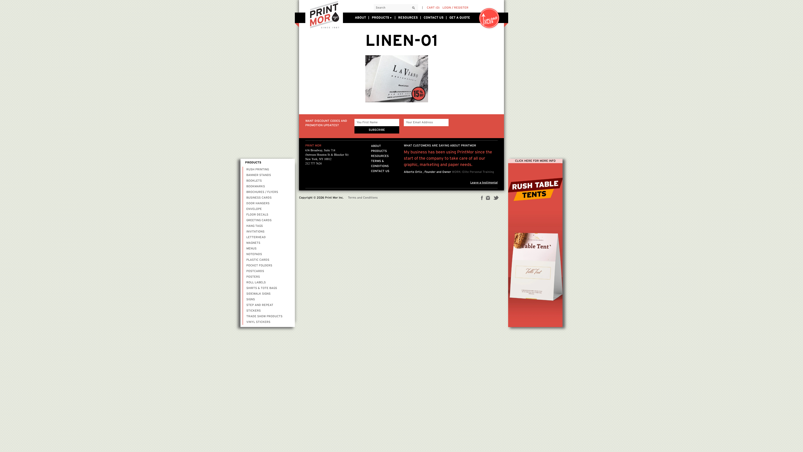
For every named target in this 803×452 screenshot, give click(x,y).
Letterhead (256, 237)
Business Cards (259, 197)
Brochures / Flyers (262, 191)
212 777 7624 (313, 163)
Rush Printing (257, 169)
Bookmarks (255, 186)
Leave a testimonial (484, 182)
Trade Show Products (264, 316)
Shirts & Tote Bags (261, 287)
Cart (433, 7)
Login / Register (455, 7)
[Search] (413, 8)
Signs (250, 299)
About (360, 17)
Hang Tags (254, 225)
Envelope (254, 208)
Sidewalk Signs (258, 293)
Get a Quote (459, 17)
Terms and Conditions (363, 197)
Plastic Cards (257, 259)
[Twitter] (496, 198)
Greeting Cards (259, 220)
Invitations (255, 231)
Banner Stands (258, 174)
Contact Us (434, 17)
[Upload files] (489, 18)
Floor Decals (257, 214)
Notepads (254, 254)
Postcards (255, 271)
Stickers (253, 310)
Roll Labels (256, 282)
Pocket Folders (259, 265)
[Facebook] (482, 198)
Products (380, 17)
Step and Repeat (259, 304)
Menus (251, 248)
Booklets (254, 180)
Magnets (253, 242)
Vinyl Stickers (258, 321)
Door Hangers (258, 203)
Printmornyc (324, 14)
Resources (408, 17)
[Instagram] (488, 198)
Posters (253, 276)
